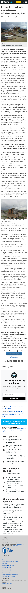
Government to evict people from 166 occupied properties (14, 446)
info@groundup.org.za (7, 583)
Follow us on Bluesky (7, 570)
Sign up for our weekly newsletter (10, 561)
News (2, 19)
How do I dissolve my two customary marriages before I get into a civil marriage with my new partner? (13, 505)
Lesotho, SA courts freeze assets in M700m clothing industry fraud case (13, 451)
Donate (18, 2)
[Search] (23, 2)
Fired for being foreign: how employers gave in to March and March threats (15, 457)
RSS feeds (4, 563)
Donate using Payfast (14, 354)
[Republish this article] (22, 361)
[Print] (19, 361)
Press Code (15, 545)
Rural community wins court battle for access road (14, 482)
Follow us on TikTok (6, 567)
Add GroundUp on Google (13, 21)
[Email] (16, 361)
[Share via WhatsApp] (14, 361)
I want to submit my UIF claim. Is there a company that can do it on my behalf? (13, 511)
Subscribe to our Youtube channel (10, 574)
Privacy (3, 559)
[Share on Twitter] (11, 361)
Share (3, 21)
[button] (26, 2)
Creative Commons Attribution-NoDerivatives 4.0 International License (14, 430)
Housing (11, 366)
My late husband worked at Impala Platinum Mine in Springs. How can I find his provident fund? (13, 517)
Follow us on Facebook (7, 569)
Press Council (19, 544)
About (3, 557)
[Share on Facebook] (8, 361)
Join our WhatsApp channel (8, 576)
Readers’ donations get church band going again (15, 462)
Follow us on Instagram (7, 572)
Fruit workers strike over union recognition (15, 486)
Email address (6, 390)
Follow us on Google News (8, 565)
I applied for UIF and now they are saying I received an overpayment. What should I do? (13, 531)
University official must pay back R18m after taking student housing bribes (15, 440)
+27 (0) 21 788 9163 (7, 585)
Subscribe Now (14, 398)
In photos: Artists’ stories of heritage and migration (14, 478)
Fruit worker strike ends (13, 473)
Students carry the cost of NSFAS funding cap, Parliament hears (15, 491)
